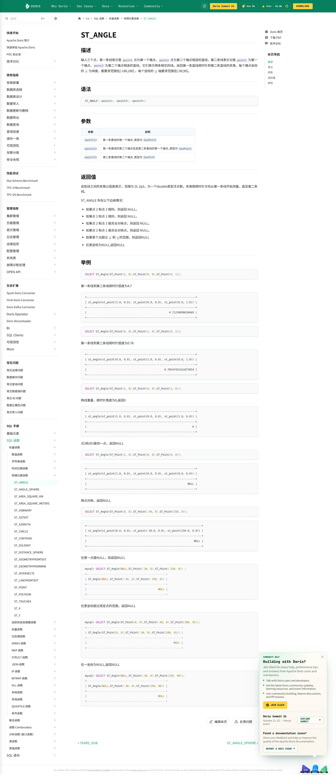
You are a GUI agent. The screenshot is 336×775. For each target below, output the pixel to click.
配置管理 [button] (13, 250)
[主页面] (79, 18)
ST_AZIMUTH (22, 524)
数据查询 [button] (13, 124)
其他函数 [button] (17, 699)
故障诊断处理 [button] (16, 264)
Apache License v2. (138, 770)
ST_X (17, 608)
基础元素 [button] (13, 433)
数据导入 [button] (13, 103)
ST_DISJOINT (22, 545)
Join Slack (277, 705)
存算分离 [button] (13, 152)
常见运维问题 (15, 370)
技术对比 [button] (13, 61)
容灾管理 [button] (13, 229)
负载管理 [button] (13, 222)
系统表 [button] (11, 257)
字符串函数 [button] (18, 461)
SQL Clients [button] (15, 335)
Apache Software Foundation (99, 770)
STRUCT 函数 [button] (20, 657)
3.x (87, 18)
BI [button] (8, 328)
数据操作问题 (15, 377)
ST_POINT (20, 587)
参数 (270, 72)
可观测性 (13, 145)
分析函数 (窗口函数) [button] (21, 734)
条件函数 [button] (17, 713)
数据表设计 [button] (14, 96)
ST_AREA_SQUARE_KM (28, 496)
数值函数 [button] (17, 454)
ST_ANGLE (21, 482)
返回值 (271, 78)
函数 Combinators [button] (20, 727)
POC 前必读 (14, 54)
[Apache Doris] (33, 6)
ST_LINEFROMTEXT (26, 580)
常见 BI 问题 (14, 398)
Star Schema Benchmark (22, 181)
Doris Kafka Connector (21, 307)
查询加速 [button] (13, 131)
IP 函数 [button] (16, 671)
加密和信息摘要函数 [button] (24, 622)
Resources (126, 6)
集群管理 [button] (13, 215)
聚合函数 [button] (14, 720)
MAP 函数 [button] (17, 650)
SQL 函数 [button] (13, 440)
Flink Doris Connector (20, 300)
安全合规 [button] (13, 159)
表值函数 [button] (14, 748)
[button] (55, 19)
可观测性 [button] (13, 342)
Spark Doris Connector (21, 293)
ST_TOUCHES (22, 601)
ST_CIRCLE (21, 531)
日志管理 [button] (13, 236)
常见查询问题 (15, 384)
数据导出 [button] (13, 117)
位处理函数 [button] (18, 636)
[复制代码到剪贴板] (253, 100)
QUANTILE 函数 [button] (21, 706)
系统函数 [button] (17, 692)
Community (152, 6)
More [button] (10, 349)
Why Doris (59, 6)
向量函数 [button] (17, 629)
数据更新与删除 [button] (17, 110)
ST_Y (17, 615)
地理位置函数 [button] (20, 475)
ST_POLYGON (22, 594)
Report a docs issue (280, 748)
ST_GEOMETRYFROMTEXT (30, 559)
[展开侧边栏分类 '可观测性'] (54, 145)
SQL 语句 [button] (13, 755)
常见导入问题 (15, 412)
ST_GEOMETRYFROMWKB (30, 566)
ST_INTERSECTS (24, 573)
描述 (270, 62)
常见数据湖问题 (16, 391)
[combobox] (25, 18)
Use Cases (85, 6)
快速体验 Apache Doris (21, 47)
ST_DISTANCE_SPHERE (28, 552)
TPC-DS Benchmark (19, 195)
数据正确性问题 (16, 405)
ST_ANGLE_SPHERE (26, 489)
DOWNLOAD (302, 6)
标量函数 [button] (14, 447)
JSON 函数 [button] (18, 664)
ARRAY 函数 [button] (19, 643)
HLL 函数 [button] (17, 685)
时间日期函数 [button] (20, 468)
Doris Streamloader (19, 321)
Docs (105, 6)
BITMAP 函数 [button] (19, 678)
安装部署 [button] (13, 82)
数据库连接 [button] (14, 89)
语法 (270, 67)
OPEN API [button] (14, 271)
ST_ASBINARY (23, 510)
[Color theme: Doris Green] (204, 6)
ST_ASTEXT (21, 517)
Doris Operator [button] (17, 314)
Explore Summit (310, 720)
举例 (270, 83)
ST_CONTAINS (23, 538)
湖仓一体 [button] (13, 138)
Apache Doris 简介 (18, 40)
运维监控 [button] (13, 243)
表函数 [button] (13, 741)
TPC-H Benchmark (18, 188)
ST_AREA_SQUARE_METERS (31, 503)
